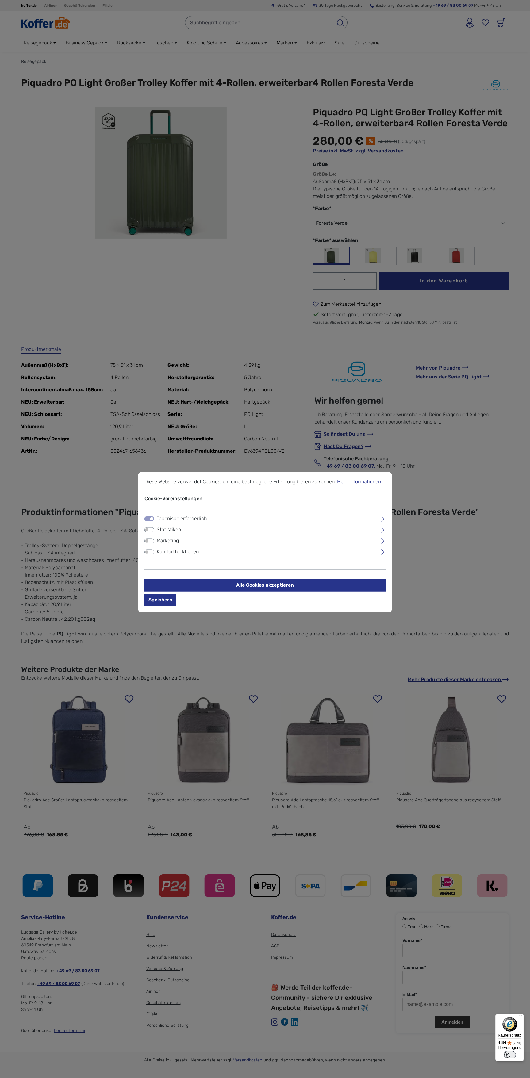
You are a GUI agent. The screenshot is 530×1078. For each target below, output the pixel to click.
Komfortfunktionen (178, 551)
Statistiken (169, 529)
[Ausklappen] (383, 518)
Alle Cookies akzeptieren (265, 585)
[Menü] (520, 1017)
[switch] (149, 529)
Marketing (168, 540)
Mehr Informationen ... (361, 482)
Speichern (160, 600)
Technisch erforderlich (182, 518)
